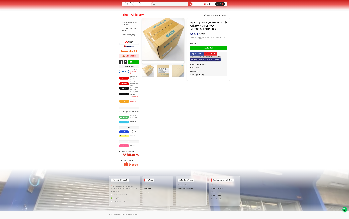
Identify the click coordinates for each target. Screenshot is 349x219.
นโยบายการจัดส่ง (216, 195)
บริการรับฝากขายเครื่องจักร (185, 188)
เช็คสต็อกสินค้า (208, 48)
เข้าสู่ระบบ (128, 4)
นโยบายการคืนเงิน (216, 192)
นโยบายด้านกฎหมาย (216, 185)
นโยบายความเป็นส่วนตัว (217, 188)
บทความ (146, 192)
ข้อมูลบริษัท (147, 188)
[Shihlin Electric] (129, 46)
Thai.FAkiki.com (118, 214)
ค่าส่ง (200, 37)
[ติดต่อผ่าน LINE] (344, 209)
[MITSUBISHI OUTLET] (129, 42)
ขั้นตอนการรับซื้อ (182, 185)
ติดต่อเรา (146, 185)
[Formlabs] (129, 51)
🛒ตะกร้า (220, 4)
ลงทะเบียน (136, 4)
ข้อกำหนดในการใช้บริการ (218, 199)
